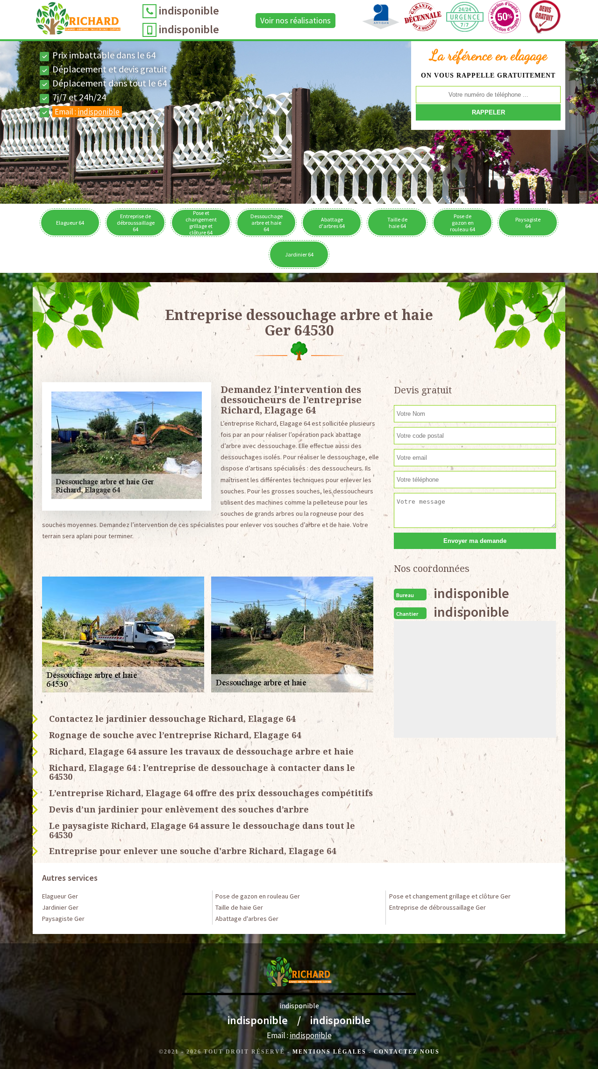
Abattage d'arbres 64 (332, 222)
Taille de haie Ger (239, 907)
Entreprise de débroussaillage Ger (437, 907)
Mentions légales (329, 1051)
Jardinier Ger (60, 907)
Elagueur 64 (70, 222)
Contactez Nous (407, 1051)
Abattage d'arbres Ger (246, 918)
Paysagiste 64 (528, 222)
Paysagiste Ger (63, 918)
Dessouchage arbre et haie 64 (266, 223)
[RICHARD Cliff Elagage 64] (78, 20)
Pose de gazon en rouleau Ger (257, 896)
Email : (87, 112)
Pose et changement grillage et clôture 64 (201, 222)
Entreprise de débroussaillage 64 (136, 223)
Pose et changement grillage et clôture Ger (450, 896)
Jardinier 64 (299, 254)
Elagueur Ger (60, 896)
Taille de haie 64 (397, 222)
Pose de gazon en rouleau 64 (462, 223)
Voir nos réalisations (295, 20)
